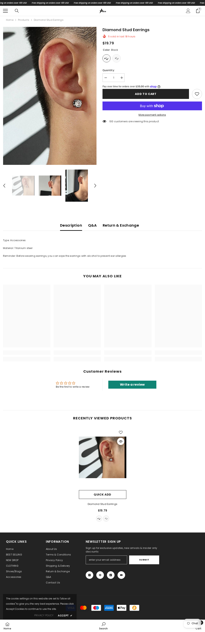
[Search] (16, 10)
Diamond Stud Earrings (102, 504)
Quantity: (108, 70)
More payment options (152, 114)
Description (71, 225)
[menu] (5, 10)
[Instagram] (89, 575)
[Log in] (188, 11)
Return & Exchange (121, 225)
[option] (49, 96)
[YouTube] (121, 575)
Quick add (102, 495)
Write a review (132, 384)
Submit (144, 559)
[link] (197, 94)
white (106, 519)
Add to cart (146, 94)
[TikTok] (111, 575)
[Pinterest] (100, 575)
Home (9, 20)
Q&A (92, 225)
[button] (4, 186)
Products (23, 20)
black (99, 519)
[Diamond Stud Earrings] (102, 457)
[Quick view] (120, 441)
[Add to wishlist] (120, 432)
